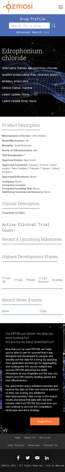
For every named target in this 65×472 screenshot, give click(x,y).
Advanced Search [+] (32, 32)
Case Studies (16, 445)
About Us (29, 437)
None (32, 101)
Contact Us (51, 445)
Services (45, 437)
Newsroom (34, 445)
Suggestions (44, 421)
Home (17, 437)
